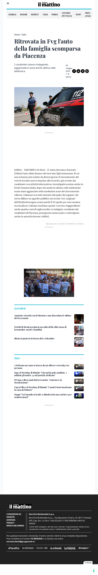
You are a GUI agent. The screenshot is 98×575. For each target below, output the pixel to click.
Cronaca (12, 14)
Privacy (10, 522)
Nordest (35, 14)
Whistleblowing (15, 525)
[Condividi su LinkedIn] (78, 71)
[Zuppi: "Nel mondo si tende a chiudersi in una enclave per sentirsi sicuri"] (79, 395)
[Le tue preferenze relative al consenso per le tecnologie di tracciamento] (94, 571)
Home (17, 34)
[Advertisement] (49, 24)
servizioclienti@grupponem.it (20, 541)
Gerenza (10, 520)
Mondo (55, 14)
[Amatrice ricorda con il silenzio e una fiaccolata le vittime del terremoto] (79, 319)
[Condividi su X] (83, 71)
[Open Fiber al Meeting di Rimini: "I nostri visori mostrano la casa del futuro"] (79, 388)
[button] (49, 283)
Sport (78, 14)
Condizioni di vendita (13, 515)
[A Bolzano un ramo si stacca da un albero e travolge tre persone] (79, 366)
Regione (23, 14)
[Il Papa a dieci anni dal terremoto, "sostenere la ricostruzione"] (79, 381)
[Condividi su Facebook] (74, 71)
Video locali (88, 14)
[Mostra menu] (7, 3)
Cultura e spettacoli (67, 14)
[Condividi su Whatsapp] (87, 71)
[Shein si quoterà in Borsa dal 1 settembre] (79, 342)
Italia (45, 14)
